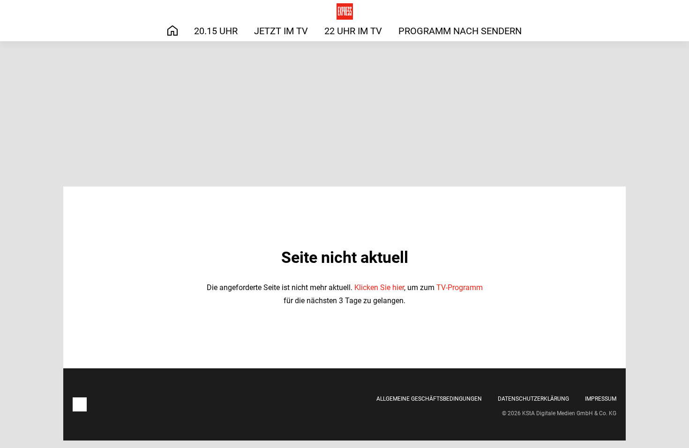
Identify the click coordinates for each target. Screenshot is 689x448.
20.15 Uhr (216, 31)
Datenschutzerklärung (533, 399)
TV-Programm (459, 287)
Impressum (600, 399)
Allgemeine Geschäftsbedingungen (429, 399)
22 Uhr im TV (353, 31)
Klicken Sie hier (379, 287)
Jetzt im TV (281, 31)
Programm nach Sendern (460, 31)
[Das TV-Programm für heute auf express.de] (345, 11)
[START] (172, 31)
